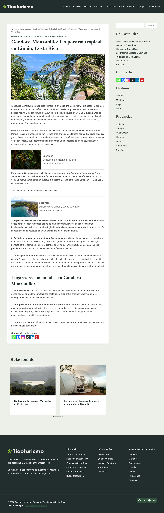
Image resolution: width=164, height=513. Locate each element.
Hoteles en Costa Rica (127, 49)
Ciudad (119, 96)
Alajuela (120, 124)
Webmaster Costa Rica (36, 505)
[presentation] (33, 380)
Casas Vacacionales (114, 6)
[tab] (53, 416)
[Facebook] (18, 337)
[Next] (102, 390)
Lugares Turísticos (75, 471)
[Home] (12, 29)
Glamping (141, 6)
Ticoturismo (154, 6)
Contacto (102, 471)
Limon (119, 141)
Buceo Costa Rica (75, 476)
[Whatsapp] (14, 337)
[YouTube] (154, 500)
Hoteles (130, 6)
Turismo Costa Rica (72, 6)
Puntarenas (121, 146)
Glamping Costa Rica (126, 45)
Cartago (120, 128)
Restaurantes (122, 60)
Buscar (151, 25)
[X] (28, 337)
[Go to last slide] (14, 390)
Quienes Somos (105, 459)
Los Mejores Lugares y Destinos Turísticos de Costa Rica (39, 36)
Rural (118, 108)
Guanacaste (122, 133)
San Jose (120, 150)
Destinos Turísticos (93, 6)
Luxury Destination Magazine (36, 473)
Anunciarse (103, 467)
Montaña (120, 100)
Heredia (120, 137)
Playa (118, 104)
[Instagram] (23, 337)
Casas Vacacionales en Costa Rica (133, 41)
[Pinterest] (37, 337)
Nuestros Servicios (107, 463)
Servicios (120, 64)
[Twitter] (144, 500)
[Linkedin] (32, 337)
